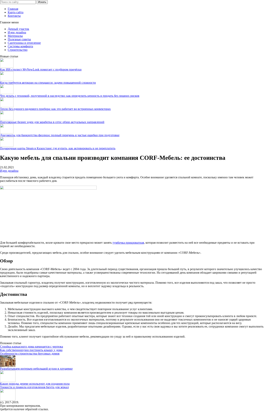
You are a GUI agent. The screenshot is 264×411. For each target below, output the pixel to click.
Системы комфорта (20, 46)
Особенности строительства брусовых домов (30, 353)
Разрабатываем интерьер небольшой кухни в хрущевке (36, 368)
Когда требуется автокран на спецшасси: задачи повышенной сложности (48, 82)
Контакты (14, 15)
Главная (13, 8)
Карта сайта (15, 12)
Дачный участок (18, 29)
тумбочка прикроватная (128, 242)
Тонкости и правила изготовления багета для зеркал (34, 387)
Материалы (15, 35)
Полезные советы (19, 39)
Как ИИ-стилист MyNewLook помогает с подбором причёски (41, 69)
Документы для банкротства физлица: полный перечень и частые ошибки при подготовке (59, 135)
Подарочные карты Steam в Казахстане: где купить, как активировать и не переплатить (57, 148)
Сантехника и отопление (24, 42)
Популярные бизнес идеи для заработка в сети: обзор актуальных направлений (52, 122)
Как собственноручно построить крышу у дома (31, 350)
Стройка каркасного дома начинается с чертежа (31, 346)
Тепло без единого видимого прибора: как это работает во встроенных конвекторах (55, 109)
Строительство (17, 49)
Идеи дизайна (17, 32)
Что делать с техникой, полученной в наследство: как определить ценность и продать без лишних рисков (69, 95)
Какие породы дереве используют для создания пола (35, 383)
